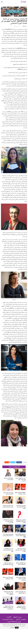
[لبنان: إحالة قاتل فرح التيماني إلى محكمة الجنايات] (20, 586)
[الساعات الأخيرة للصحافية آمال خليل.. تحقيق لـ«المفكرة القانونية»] (7, 586)
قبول (17, 627)
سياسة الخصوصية (7, 619)
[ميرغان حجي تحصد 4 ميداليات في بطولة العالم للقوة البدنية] (20, 600)
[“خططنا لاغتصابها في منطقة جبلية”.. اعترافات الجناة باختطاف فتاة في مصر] (20, 487)
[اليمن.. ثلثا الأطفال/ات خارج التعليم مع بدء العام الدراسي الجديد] (20, 472)
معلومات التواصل (21, 619)
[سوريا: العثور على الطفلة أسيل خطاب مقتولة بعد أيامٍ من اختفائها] (7, 557)
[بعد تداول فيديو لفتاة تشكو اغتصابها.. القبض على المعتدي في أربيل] (7, 514)
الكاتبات (9, 617)
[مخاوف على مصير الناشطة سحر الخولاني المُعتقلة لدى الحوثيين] (20, 514)
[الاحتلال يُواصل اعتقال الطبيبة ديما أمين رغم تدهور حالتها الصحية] (20, 543)
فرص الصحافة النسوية (14, 621)
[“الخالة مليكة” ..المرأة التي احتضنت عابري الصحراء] (7, 472)
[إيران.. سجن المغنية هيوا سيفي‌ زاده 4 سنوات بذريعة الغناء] (7, 543)
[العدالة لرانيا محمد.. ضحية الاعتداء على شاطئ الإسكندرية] (20, 571)
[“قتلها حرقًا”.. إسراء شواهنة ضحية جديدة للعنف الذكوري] (7, 571)
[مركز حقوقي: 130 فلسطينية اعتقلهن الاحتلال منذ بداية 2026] (20, 528)
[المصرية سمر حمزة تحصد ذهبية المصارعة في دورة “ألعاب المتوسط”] (20, 500)
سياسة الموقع (17, 617)
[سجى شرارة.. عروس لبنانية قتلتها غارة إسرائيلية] (7, 487)
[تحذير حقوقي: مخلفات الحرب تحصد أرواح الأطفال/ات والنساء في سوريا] (7, 600)
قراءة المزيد (12, 627)
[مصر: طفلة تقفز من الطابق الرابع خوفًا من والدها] (20, 557)
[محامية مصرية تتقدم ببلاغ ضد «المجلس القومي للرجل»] (7, 528)
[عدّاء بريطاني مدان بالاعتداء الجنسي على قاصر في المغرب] (7, 500)
